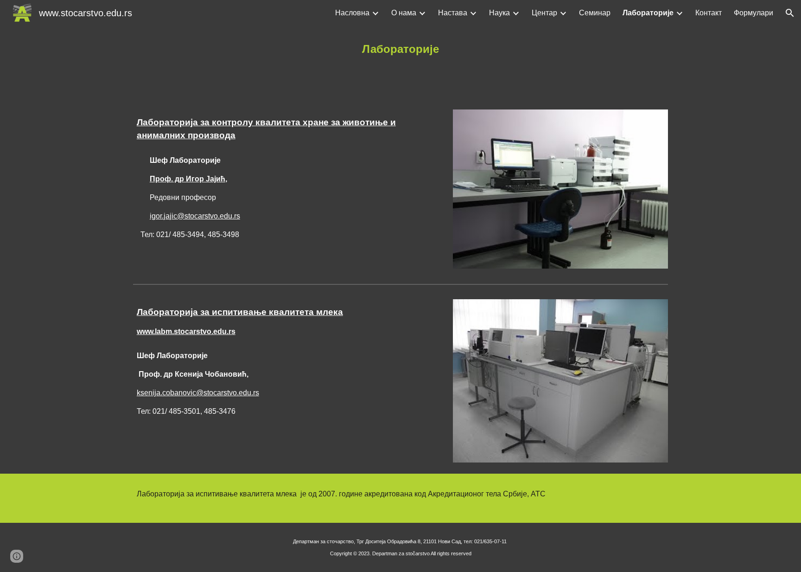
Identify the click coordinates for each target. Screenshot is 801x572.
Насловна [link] (352, 13)
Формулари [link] (753, 13)
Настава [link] (452, 13)
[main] (400, 49)
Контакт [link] (708, 13)
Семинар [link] (594, 13)
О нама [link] (403, 13)
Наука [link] (499, 13)
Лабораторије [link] (648, 13)
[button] (790, 13)
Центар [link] (544, 13)
